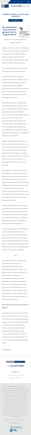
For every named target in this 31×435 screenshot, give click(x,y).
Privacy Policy (15, 420)
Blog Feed (23, 420)
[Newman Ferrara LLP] (5, 6)
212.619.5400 (16, 6)
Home (14, 2)
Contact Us (20, 2)
